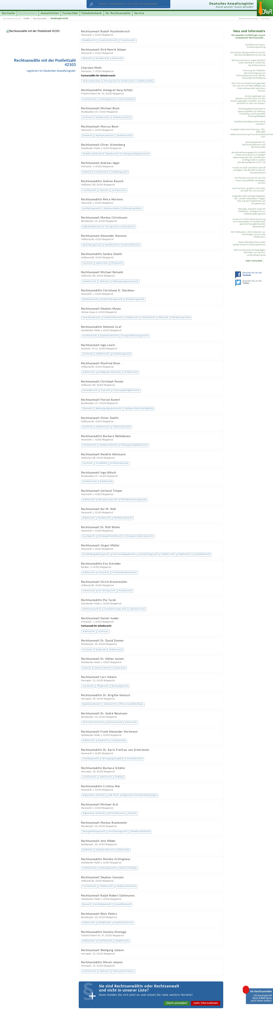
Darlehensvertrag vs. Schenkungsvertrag (255, 45)
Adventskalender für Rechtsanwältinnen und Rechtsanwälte (253, 144)
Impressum (265, 18)
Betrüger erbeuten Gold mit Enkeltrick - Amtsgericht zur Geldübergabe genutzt (251, 211)
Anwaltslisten (50, 13)
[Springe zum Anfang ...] (266, 1009)
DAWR (26, 18)
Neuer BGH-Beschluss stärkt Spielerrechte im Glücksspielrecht (249, 243)
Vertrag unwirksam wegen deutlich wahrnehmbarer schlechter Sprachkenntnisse (248, 63)
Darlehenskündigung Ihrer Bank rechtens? (249, 122)
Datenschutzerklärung (248, 18)
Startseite (8, 13)
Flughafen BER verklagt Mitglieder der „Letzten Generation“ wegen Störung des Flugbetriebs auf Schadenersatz (249, 200)
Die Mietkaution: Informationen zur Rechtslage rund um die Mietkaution (248, 234)
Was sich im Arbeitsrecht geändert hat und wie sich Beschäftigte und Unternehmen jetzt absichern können (248, 87)
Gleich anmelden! (176, 1003)
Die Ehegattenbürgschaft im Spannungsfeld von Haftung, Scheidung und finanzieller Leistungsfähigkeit (251, 112)
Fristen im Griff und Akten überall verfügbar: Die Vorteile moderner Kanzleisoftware (249, 170)
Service (139, 13)
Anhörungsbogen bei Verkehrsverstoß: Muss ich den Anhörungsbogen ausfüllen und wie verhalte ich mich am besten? (247, 100)
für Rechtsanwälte (118, 13)
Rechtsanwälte (40, 18)
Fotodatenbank (92, 13)
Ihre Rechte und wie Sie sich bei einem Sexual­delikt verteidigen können (250, 180)
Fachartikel (70, 13)
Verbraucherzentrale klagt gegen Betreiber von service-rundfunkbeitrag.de (249, 252)
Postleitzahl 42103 (59, 18)
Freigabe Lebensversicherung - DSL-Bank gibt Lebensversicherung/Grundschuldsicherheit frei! (248, 133)
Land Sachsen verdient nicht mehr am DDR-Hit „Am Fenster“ (248, 189)
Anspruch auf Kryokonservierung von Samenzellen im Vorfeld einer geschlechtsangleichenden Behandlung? (249, 223)
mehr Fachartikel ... (255, 261)
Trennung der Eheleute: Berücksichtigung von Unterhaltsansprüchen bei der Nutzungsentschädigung (250, 74)
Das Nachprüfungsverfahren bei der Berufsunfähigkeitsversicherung (247, 53)
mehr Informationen (206, 1003)
